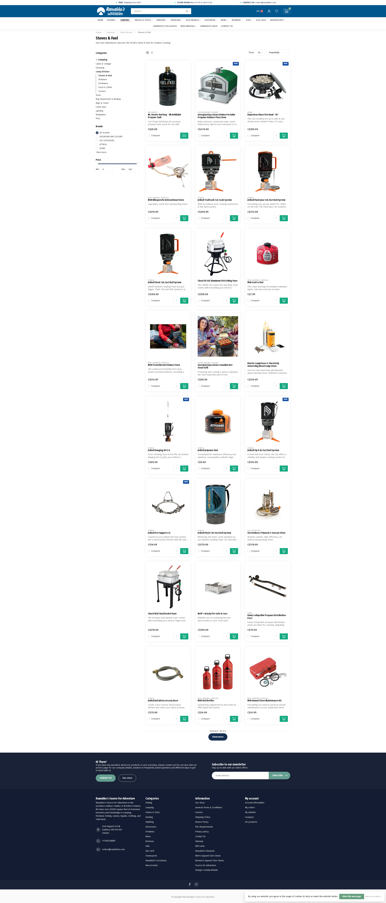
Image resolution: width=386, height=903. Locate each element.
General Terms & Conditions (208, 807)
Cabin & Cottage (103, 64)
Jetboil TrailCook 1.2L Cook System (215, 200)
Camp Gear (101, 107)
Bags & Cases (102, 103)
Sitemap (199, 841)
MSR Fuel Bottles (206, 700)
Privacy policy (202, 831)
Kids (248, 20)
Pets (98, 118)
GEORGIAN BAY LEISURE (111, 136)
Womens (236, 20)
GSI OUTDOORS (107, 140)
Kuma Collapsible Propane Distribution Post (266, 616)
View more (101, 152)
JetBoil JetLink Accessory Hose (163, 700)
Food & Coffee (105, 87)
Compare (155, 135)
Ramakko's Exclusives (165, 26)
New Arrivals (187, 26)
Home (100, 20)
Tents (98, 95)
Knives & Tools (143, 20)
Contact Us (200, 836)
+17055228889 (108, 841)
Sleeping (100, 67)
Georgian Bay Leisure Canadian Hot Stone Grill (215, 366)
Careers (199, 812)
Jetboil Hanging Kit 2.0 (159, 450)
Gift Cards (200, 846)
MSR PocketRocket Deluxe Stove (164, 365)
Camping (124, 20)
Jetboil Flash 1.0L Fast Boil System (214, 533)
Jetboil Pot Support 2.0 (159, 533)
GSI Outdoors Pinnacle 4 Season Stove (266, 533)
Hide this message (351, 896)
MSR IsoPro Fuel (255, 282)
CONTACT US (106, 778)
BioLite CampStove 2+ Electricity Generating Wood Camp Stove (263, 364)
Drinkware (103, 83)
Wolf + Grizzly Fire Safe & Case (212, 613)
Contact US (227, 26)
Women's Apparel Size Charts (209, 860)
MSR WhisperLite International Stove (166, 200)
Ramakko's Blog (208, 26)
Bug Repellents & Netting (108, 99)
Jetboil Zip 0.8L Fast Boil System (263, 450)
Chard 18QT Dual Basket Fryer (162, 613)
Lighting (99, 111)
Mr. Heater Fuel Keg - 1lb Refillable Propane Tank (164, 116)
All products (251, 822)
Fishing (111, 20)
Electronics (192, 20)
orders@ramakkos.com (113, 849)
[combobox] (161, 11)
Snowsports (277, 20)
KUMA (102, 148)
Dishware (102, 79)
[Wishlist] (276, 11)
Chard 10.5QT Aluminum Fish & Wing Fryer (217, 280)
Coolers (102, 91)
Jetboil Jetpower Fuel (208, 450)
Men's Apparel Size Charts (208, 855)
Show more (217, 737)
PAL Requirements (204, 827)
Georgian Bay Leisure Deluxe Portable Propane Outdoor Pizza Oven (216, 116)
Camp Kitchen (126, 32)
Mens (223, 20)
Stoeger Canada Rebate (206, 870)
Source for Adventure (205, 865)
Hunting (160, 20)
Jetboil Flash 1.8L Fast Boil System (164, 282)
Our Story (200, 802)
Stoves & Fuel (144, 32)
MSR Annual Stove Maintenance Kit (264, 700)
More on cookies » (373, 896)
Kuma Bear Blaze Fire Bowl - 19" (262, 114)
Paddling (175, 20)
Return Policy (201, 822)
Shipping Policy (202, 817)
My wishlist (250, 812)
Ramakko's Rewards (205, 851)
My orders (250, 807)
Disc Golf (261, 20)
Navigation (101, 114)
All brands (105, 133)
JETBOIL (103, 144)
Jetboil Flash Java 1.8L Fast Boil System (266, 200)
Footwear (210, 20)
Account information (254, 802)
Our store (127, 778)
